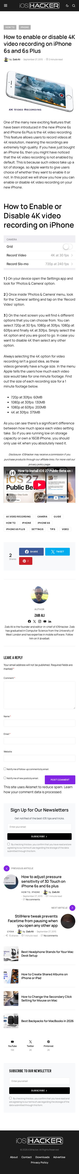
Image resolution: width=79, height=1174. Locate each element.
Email (7, 734)
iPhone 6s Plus (15, 529)
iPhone (25, 27)
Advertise (59, 1157)
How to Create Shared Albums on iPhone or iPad (44, 976)
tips (52, 529)
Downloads (42, 1157)
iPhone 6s (44, 522)
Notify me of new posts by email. (23, 778)
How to (10, 27)
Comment (9, 678)
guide (57, 516)
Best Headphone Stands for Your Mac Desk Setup (47, 954)
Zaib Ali (40, 615)
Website (8, 751)
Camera (42, 516)
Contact (26, 1157)
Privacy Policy (39, 1162)
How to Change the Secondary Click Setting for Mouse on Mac (46, 998)
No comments (33, 899)
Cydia (10, 931)
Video (65, 529)
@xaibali (44, 638)
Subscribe (38, 836)
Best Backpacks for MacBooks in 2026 (47, 1021)
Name (7, 716)
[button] (6, 5)
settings (37, 529)
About (14, 1157)
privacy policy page (39, 464)
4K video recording (18, 516)
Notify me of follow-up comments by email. (28, 769)
